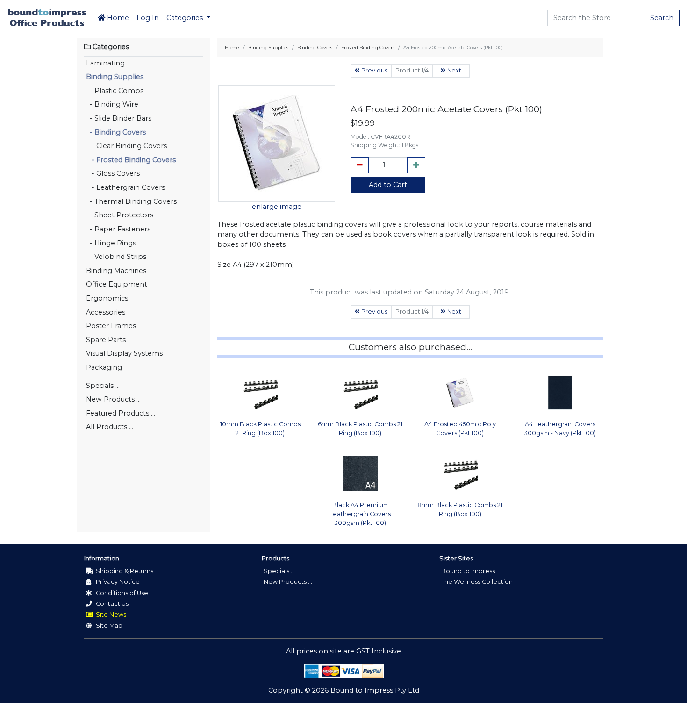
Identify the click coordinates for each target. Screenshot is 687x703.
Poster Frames (111, 326)
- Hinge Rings (111, 243)
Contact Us (111, 603)
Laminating (105, 63)
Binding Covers (314, 47)
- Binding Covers (116, 132)
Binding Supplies (114, 76)
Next (453, 70)
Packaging (104, 367)
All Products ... (109, 427)
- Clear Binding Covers (126, 146)
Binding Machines (116, 270)
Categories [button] (185, 18)
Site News (110, 614)
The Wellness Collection (477, 581)
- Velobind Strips (116, 256)
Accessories (105, 312)
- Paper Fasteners (118, 229)
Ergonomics (107, 298)
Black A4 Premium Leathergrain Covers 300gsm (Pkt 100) (360, 514)
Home (117, 18)
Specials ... (103, 385)
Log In (147, 18)
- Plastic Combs (114, 90)
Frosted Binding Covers (367, 47)
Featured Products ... (120, 413)
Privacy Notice (117, 581)
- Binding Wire (112, 104)
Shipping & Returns (123, 570)
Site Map (108, 625)
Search (661, 18)
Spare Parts (106, 340)
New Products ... (113, 399)
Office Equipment (116, 284)
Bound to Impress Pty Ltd (374, 690)
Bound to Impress (468, 570)
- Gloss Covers (113, 173)
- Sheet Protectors (119, 215)
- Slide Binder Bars (118, 118)
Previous (373, 70)
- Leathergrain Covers (125, 187)
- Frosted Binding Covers (131, 160)
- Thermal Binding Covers (131, 201)
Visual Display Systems (124, 353)
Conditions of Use (121, 592)
